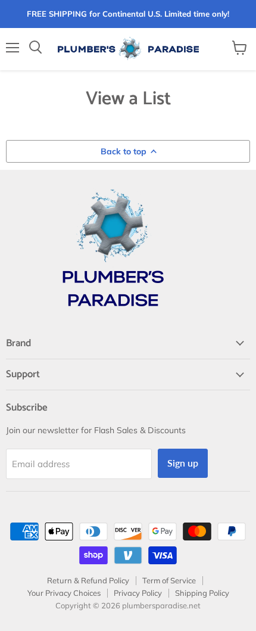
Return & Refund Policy (88, 580)
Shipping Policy (202, 593)
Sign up (182, 462)
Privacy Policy (138, 593)
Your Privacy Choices (64, 593)
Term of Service (169, 580)
